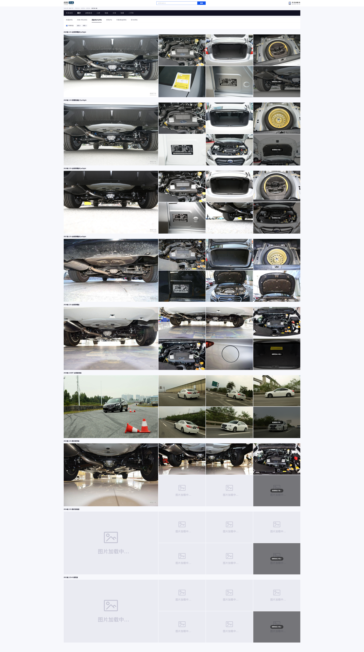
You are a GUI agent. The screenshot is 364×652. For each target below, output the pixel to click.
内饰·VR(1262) (82, 20)
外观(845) (69, 20)
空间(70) (109, 20)
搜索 (201, 3)
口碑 (98, 13)
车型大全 (77, 8)
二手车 (131, 13)
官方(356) (134, 20)
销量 (122, 13)
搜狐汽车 (69, 3)
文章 (114, 13)
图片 (79, 13)
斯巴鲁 (83, 8)
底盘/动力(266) (97, 20)
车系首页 (69, 13)
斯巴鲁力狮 (94, 8)
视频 (106, 13)
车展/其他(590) (121, 20)
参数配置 (88, 13)
